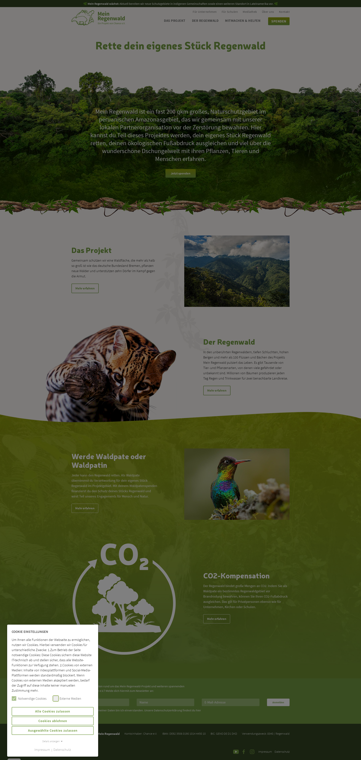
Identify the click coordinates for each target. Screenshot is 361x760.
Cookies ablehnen (52, 721)
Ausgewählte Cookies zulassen (52, 730)
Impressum (42, 749)
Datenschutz (62, 749)
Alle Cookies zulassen (52, 711)
